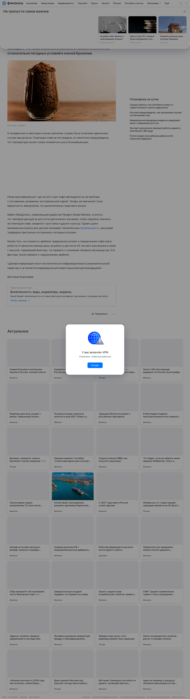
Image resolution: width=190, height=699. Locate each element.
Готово (95, 365)
